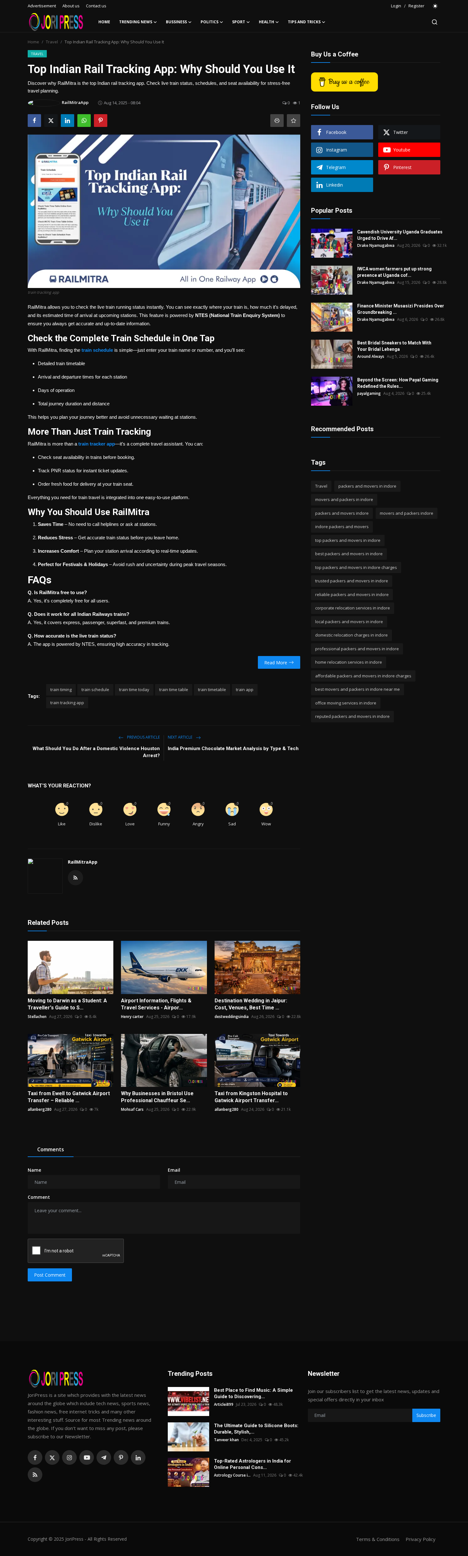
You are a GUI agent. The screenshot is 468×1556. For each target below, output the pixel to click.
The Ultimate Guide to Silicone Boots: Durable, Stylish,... (256, 1429)
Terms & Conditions (378, 1539)
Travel (52, 42)
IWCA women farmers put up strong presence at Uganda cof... (394, 272)
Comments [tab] (50, 1149)
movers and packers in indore (344, 500)
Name (34, 1170)
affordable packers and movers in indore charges (363, 676)
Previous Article (143, 737)
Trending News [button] (135, 22)
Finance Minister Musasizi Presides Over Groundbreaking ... (400, 309)
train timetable (212, 689)
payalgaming (369, 393)
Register (416, 6)
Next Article (180, 737)
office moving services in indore (345, 703)
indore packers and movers (342, 527)
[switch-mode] (435, 6)
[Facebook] (35, 1457)
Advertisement (42, 6)
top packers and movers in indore (347, 540)
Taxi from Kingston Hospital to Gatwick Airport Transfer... (251, 1096)
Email (174, 1170)
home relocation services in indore (348, 662)
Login (396, 6)
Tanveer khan (226, 1439)
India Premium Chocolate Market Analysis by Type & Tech (233, 748)
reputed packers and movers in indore (352, 716)
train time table (173, 689)
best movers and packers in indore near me (357, 689)
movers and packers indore (406, 513)
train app (244, 689)
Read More (275, 663)
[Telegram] (103, 1457)
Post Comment (50, 1275)
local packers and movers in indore (349, 621)
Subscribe (426, 1415)
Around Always (370, 356)
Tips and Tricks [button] (304, 22)
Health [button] (266, 22)
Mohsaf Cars (132, 1109)
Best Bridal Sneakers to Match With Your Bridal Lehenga (394, 346)
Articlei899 (223, 1404)
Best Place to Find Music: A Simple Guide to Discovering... (253, 1393)
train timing (61, 689)
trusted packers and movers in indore (351, 581)
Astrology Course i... (232, 1475)
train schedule (95, 689)
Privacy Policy (421, 1539)
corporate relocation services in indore (352, 608)
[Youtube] (86, 1457)
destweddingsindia (232, 1016)
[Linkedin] (138, 1457)
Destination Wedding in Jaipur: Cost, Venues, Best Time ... (251, 1004)
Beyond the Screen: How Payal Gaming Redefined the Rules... (397, 383)
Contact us (96, 6)
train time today (134, 689)
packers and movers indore (342, 513)
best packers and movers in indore (349, 554)
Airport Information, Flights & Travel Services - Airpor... (156, 1004)
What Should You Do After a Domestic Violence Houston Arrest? (96, 752)
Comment (39, 1197)
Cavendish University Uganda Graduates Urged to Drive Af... (400, 235)
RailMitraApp (82, 862)
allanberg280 (40, 1109)
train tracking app (67, 702)
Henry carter (132, 1016)
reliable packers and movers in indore (352, 594)
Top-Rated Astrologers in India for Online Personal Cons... (252, 1464)
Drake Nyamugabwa (375, 245)
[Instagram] (69, 1457)
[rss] (35, 1474)
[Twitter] (52, 1457)
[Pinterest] (121, 1457)
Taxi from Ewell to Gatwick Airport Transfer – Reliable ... (69, 1096)
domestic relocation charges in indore (351, 635)
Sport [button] (238, 22)
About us (71, 6)
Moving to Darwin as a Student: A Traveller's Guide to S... (67, 1004)
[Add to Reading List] (293, 120)
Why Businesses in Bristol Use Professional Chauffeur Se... (157, 1096)
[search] (434, 22)
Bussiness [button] (176, 22)
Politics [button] (209, 22)
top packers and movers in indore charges (356, 567)
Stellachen (37, 1016)
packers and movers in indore (367, 486)
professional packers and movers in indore (357, 649)
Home (104, 22)
